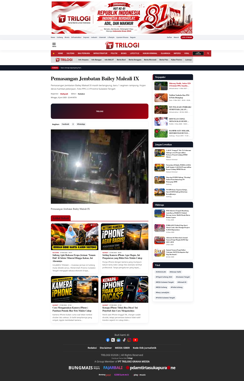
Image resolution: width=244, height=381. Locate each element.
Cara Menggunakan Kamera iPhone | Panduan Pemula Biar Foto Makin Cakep (71, 309)
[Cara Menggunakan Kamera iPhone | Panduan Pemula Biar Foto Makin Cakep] (74, 289)
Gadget (105, 252)
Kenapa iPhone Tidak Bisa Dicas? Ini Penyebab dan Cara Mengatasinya (120, 309)
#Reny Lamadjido (162, 292)
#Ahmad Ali (182, 282)
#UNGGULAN (161, 272)
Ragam (133, 37)
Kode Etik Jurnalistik (144, 347)
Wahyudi (64, 94)
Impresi (86, 37)
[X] (113, 340)
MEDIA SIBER (122, 347)
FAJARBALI (112, 368)
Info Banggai (97, 60)
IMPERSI (177, 53)
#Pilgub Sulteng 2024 (164, 277)
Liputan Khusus (122, 37)
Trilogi (130, 358)
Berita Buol (121, 60)
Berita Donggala (135, 60)
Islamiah (102, 37)
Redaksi (92, 347)
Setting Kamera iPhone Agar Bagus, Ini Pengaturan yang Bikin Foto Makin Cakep (122, 256)
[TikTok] (124, 340)
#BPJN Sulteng (161, 287)
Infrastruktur (76, 37)
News (53, 37)
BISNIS (124, 53)
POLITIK (114, 53)
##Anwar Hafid (175, 272)
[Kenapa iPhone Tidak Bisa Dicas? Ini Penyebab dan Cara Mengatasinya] (124, 289)
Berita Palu (163, 60)
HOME (60, 53)
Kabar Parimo (176, 60)
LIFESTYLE (134, 53)
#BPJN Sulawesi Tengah (165, 282)
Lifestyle (111, 37)
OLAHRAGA (165, 53)
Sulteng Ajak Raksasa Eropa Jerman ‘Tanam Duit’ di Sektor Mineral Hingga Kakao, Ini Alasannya (73, 258)
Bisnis (67, 37)
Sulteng (60, 37)
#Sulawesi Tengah (183, 277)
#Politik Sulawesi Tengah (165, 298)
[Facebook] (108, 340)
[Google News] (118, 340)
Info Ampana (83, 60)
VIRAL (186, 53)
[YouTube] (135, 340)
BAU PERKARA (84, 53)
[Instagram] (129, 340)
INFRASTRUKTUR (100, 53)
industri (94, 37)
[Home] (53, 53)
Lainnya (188, 60)
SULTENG (70, 53)
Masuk (176, 37)
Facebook (65, 124)
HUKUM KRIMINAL (150, 53)
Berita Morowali (150, 60)
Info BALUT (109, 60)
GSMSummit (121, 375)
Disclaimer (106, 347)
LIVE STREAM (187, 37)
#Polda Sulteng (176, 287)
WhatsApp (81, 124)
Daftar (169, 37)
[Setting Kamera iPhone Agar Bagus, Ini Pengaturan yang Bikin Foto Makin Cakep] (124, 236)
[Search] (208, 53)
